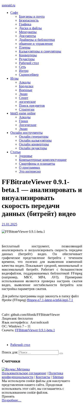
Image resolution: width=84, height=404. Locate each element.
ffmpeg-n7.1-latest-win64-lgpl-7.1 (50, 300)
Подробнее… (11, 400)
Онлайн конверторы (34, 144)
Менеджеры (28, 32)
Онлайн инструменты (26, 132)
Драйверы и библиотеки (37, 40)
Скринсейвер (29, 74)
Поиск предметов (32, 105)
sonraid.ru (8, 5)
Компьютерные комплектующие (43, 160)
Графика (25, 24)
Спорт (23, 98)
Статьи (15, 152)
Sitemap (58, 377)
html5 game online (23, 113)
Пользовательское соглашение (24, 373)
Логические (27, 125)
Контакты (43, 377)
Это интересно (30, 171)
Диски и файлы (30, 28)
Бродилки (26, 86)
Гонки (23, 121)
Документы (27, 36)
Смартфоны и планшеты (37, 163)
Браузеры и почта (32, 16)
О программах (29, 167)
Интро (23, 70)
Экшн (23, 94)
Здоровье (25, 156)
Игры (14, 78)
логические (27, 101)
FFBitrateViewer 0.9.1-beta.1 (35, 330)
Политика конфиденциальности (32, 375)
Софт (14, 12)
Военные (25, 90)
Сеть (22, 67)
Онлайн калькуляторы (35, 140)
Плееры (24, 47)
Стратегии (26, 109)
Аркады (25, 82)
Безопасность (29, 20)
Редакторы (27, 59)
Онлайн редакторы (33, 148)
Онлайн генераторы (33, 136)
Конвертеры (28, 55)
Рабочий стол (29, 63)
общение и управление (36, 43)
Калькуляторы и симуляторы (40, 51)
